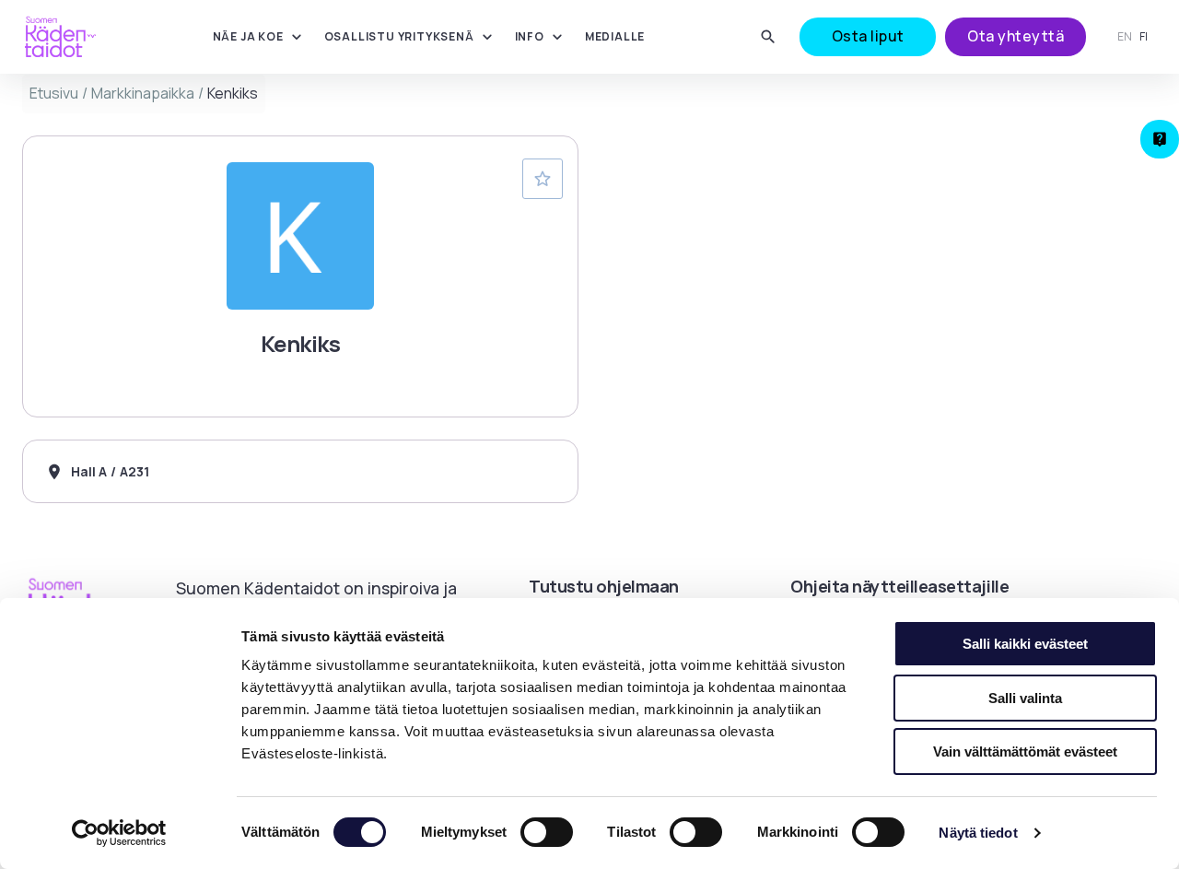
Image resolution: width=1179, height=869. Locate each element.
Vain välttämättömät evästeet (1025, 751)
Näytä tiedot (978, 832)
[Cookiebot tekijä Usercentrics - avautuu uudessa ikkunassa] (119, 833)
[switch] (546, 832)
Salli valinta (1025, 698)
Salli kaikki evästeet (1025, 644)
